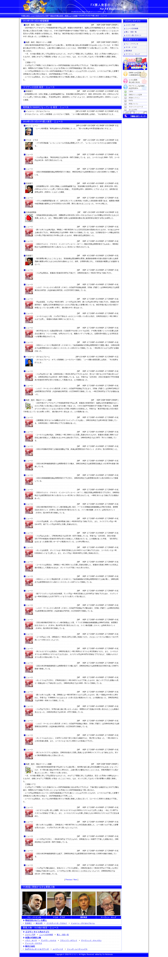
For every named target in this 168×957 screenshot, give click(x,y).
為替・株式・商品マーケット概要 (39, 25)
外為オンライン (134, 98)
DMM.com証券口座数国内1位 (135, 73)
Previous (68, 880)
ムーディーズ (58, 949)
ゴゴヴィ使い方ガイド (133, 35)
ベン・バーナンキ (132, 44)
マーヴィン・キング (133, 54)
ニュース (29, 154)
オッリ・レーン (32, 126)
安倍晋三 (29, 91)
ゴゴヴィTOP (30, 935)
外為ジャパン (133, 104)
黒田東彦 (129, 51)
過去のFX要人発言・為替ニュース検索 (63, 16)
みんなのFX (133, 110)
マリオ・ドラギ (32, 140)
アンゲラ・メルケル (48, 940)
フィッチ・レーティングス (77, 949)
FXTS (131, 101)
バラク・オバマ (31, 940)
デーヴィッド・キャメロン (91, 940)
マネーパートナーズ (136, 107)
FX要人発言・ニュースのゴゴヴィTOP (35, 16)
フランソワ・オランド (68, 940)
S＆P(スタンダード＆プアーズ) (37, 949)
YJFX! (131, 91)
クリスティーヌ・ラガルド (56, 923)
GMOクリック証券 (135, 95)
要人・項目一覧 (63, 935)
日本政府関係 (31, 212)
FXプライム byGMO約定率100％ (136, 86)
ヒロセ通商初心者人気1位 (134, 80)
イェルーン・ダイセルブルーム (38, 111)
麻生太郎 (39, 923)
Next (75, 880)
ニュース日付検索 (46, 935)
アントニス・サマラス (33, 943)
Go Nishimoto (107, 954)
